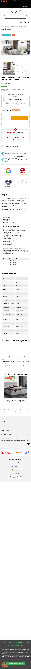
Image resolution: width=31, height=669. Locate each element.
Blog (28, 4)
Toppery (11, 253)
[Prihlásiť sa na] (28, 444)
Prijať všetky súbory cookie (15, 663)
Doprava (19, 4)
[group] (15, 392)
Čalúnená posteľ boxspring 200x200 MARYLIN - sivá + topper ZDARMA (15, 401)
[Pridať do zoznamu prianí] (4, 122)
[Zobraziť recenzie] (22, 171)
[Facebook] (10, 477)
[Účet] (21, 22)
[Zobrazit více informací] (22, 99)
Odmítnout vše (8, 666)
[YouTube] (13, 477)
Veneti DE (16, 470)
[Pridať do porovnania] (7, 122)
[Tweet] (22, 183)
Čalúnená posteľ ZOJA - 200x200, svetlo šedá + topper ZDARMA (8, 361)
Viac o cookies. (21, 658)
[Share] (19, 183)
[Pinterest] (26, 183)
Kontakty (24, 4)
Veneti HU (16, 473)
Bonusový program (12, 4)
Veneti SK (16, 462)
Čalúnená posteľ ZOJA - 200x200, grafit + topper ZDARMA (23, 361)
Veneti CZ (16, 466)
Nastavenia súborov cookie (20, 666)
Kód (3, 83)
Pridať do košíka (20, 118)
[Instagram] (21, 477)
